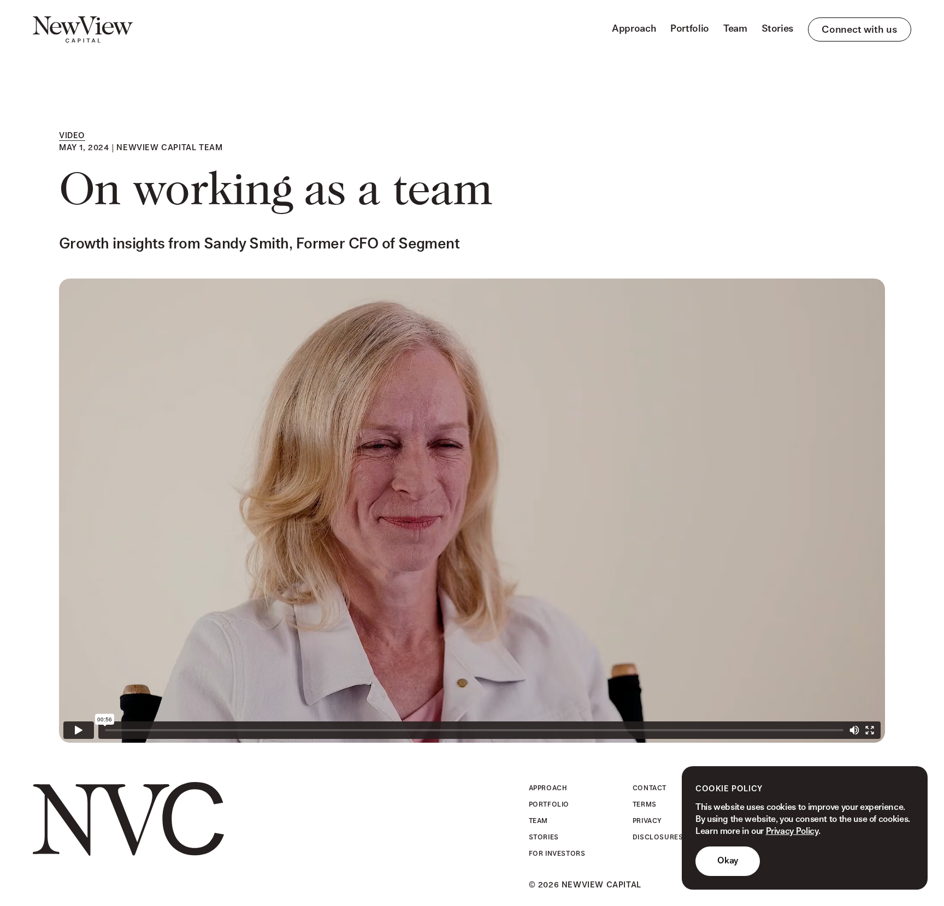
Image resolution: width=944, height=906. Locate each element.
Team (735, 28)
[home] (83, 29)
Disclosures (658, 837)
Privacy (647, 820)
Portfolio (689, 28)
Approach (634, 28)
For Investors (557, 853)
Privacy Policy (792, 831)
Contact (649, 788)
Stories (778, 28)
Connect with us (860, 29)
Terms (645, 804)
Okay (727, 861)
